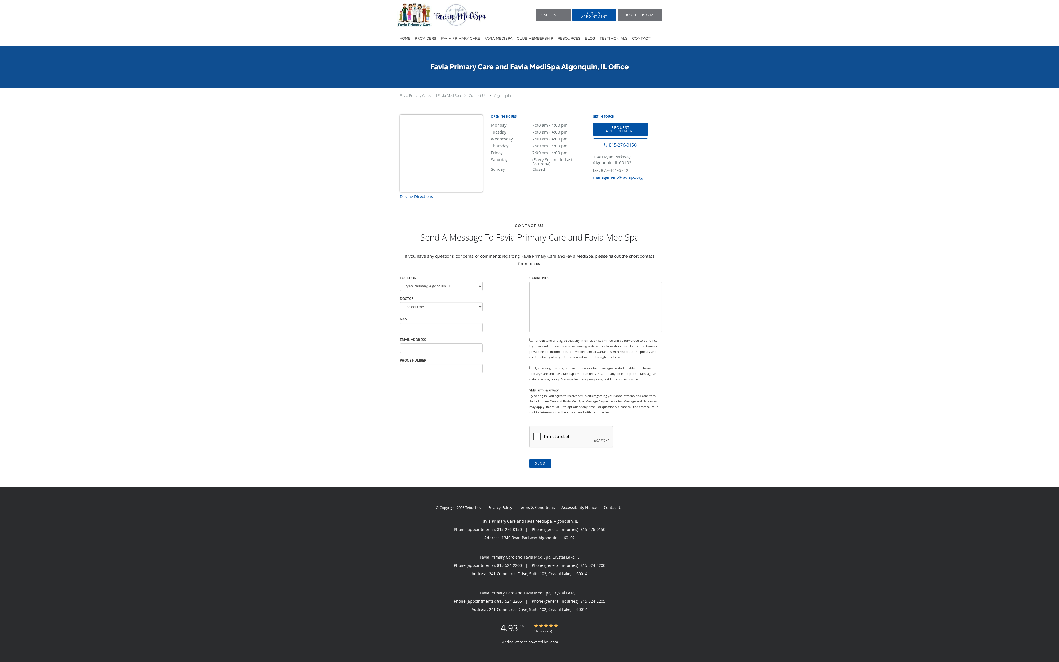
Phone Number (413, 360)
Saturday (532, 160)
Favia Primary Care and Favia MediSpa (430, 95)
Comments (539, 278)
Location (408, 278)
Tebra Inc (472, 507)
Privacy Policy (500, 507)
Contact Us (477, 95)
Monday (529, 125)
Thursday (529, 145)
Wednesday (529, 139)
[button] (594, 15)
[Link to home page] (457, 15)
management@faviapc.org (618, 177)
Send (540, 463)
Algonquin (502, 95)
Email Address (413, 339)
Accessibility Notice (579, 507)
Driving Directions (416, 196)
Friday (529, 152)
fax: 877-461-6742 (611, 170)
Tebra (553, 641)
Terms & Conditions (537, 507)
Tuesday (529, 132)
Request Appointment (620, 129)
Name (405, 319)
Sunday (518, 169)
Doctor (407, 298)
